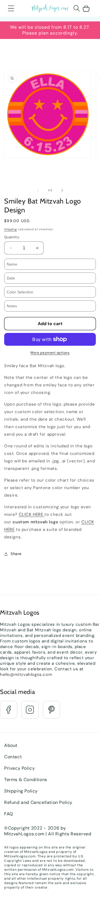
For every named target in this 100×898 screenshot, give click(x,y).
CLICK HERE (31, 514)
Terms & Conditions (25, 779)
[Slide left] (38, 190)
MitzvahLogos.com (24, 834)
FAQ (8, 814)
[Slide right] (62, 190)
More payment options (50, 352)
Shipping (10, 229)
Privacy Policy (19, 768)
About (11, 745)
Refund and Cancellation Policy (38, 802)
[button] (11, 8)
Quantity (11, 237)
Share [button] (16, 553)
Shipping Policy (21, 791)
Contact (13, 757)
